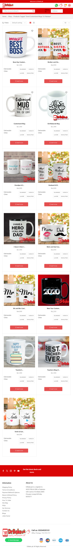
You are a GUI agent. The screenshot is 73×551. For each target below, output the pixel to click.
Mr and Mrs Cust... (19, 308)
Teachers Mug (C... (53, 370)
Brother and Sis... (53, 62)
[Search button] (33, 11)
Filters (6, 23)
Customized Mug (19, 124)
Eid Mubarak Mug (54, 124)
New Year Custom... (53, 308)
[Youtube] (18, 471)
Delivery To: (47, 10)
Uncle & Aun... (19, 432)
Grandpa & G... (19, 185)
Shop (10, 16)
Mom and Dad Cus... (53, 247)
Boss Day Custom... (19, 62)
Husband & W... (53, 185)
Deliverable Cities (7, 70)
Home (4, 16)
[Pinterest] (15, 471)
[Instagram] (11, 471)
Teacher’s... (19, 370)
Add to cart (20, 81)
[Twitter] (7, 471)
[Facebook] (3, 471)
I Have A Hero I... (19, 247)
